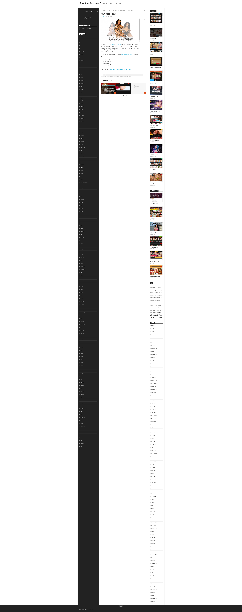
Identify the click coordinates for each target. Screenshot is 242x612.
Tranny (82, 423)
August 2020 (153, 531)
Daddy (82, 170)
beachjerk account (156, 292)
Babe (82, 77)
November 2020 (154, 522)
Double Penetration (84, 182)
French (82, 222)
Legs (81, 298)
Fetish (82, 217)
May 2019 (153, 575)
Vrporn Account (153, 24)
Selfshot (82, 371)
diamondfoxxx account (153, 303)
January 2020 (153, 552)
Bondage (82, 118)
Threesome (83, 417)
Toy (81, 420)
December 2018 (154, 589)
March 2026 (153, 339)
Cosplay (82, 156)
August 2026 (153, 325)
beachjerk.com (158, 290)
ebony (119, 44)
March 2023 (153, 441)
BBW (108, 10)
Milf (81, 318)
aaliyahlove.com (159, 285)
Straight (82, 402)
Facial (82, 202)
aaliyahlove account (152, 287)
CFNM (82, 144)
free (157, 312)
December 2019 (154, 554)
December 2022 (154, 450)
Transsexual (83, 426)
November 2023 (154, 418)
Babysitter (82, 80)
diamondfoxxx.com (156, 302)
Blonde (82, 112)
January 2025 (153, 377)
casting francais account (155, 295)
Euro (81, 196)
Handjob (82, 254)
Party (81, 341)
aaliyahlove (151, 285)
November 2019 (154, 557)
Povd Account (153, 169)
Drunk (82, 185)
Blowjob (82, 115)
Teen (81, 414)
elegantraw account (152, 310)
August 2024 (153, 392)
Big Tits (111, 10)
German (82, 237)
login (108, 76)
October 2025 (153, 351)
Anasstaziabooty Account (121, 95)
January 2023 (153, 447)
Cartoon (82, 135)
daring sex (160, 295)
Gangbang (82, 231)
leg (81, 295)
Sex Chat (82, 373)
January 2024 (153, 412)
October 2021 (153, 491)
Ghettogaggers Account (154, 140)
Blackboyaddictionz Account (155, 67)
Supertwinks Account (154, 247)
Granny (82, 246)
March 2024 (153, 406)
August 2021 (153, 496)
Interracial (82, 283)
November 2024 (154, 383)
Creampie (82, 159)
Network (82, 330)
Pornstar (82, 347)
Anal (81, 63)
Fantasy (82, 211)
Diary (81, 176)
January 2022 (153, 482)
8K (81, 48)
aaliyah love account (158, 287)
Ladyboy (82, 286)
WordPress (86, 609)
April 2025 (153, 369)
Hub (81, 272)
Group (82, 249)
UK (81, 432)
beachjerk (151, 290)
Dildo (81, 179)
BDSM (82, 89)
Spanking (82, 394)
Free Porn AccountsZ (90, 3)
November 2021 (154, 488)
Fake (81, 205)
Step (81, 400)
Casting (82, 138)
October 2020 (153, 525)
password (121, 76)
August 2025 (153, 357)
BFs (81, 95)
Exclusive (82, 199)
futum (82, 228)
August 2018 (153, 601)
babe (117, 50)
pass (114, 76)
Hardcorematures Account (155, 276)
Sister (82, 379)
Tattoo (82, 411)
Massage (82, 310)
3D (81, 39)
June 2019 (153, 572)
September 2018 (154, 598)
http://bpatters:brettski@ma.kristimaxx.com (120, 69)
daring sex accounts (153, 300)
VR (81, 440)
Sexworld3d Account (154, 96)
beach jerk (154, 290)
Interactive (83, 280)
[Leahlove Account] (108, 88)
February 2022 (153, 479)
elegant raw (155, 307)
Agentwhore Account (154, 203)
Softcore (128, 10)
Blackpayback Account (154, 125)
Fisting (82, 220)
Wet (81, 446)
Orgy (81, 336)
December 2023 (154, 415)
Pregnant (82, 353)
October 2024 (153, 386)
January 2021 (153, 517)
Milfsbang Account (153, 218)
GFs (81, 240)
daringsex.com (155, 297)
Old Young (82, 333)
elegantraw (159, 307)
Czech (82, 167)
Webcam (82, 443)
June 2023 (153, 432)
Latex (82, 289)
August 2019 (153, 566)
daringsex (151, 297)
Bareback (82, 83)
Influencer (82, 278)
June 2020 (153, 537)
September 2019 (154, 563)
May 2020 (153, 540)
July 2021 (152, 499)
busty (113, 44)
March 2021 (153, 511)
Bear (81, 92)
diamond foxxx (158, 300)
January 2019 (153, 586)
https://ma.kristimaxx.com (127, 54)
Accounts (103, 10)
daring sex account (159, 297)
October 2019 (153, 560)
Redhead (82, 365)
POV (81, 350)
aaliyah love (155, 285)
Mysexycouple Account (154, 261)
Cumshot (82, 164)
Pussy (82, 359)
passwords (126, 76)
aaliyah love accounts (159, 289)
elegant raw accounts (158, 310)
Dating (82, 173)
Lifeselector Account (154, 53)
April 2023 (153, 438)
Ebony (123, 10)
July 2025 (152, 360)
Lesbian (82, 301)
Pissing (82, 344)
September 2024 (154, 389)
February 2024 (153, 409)
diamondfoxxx (152, 302)
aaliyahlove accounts (153, 289)
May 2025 (153, 366)
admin (103, 16)
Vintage (82, 434)
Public (82, 356)
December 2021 (154, 485)
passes (118, 76)
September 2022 (154, 459)
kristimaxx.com (103, 76)
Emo (81, 190)
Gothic (82, 243)
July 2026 (152, 328)
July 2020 (152, 534)
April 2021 (153, 508)
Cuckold (82, 161)
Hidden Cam (83, 266)
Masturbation (83, 312)
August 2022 (153, 461)
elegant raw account (157, 308)
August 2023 (153, 427)
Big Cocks (82, 98)
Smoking (82, 385)
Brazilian (82, 121)
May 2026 (153, 334)
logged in (108, 105)
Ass (81, 74)
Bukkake (82, 129)
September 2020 (154, 528)
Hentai (82, 263)
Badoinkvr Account (153, 82)
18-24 (82, 37)
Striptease (83, 408)
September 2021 (154, 493)
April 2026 (153, 337)
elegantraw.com (152, 308)
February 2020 (153, 549)
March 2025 (153, 371)
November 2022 (154, 453)
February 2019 (153, 583)
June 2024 (153, 398)
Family (82, 208)
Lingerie (82, 304)
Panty (82, 339)
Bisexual (82, 106)
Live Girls (82, 307)
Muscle (82, 327)
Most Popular (83, 324)
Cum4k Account (153, 38)
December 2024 (154, 380)
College (82, 153)
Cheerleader (83, 147)
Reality (82, 362)
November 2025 (154, 348)
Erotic (82, 193)
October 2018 (153, 595)
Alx (93, 609)
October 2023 (153, 421)
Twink (82, 429)
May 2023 (153, 435)
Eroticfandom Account (135, 95)
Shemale (82, 376)
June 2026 (153, 331)
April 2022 (153, 473)
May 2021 (153, 505)
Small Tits (82, 382)
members (111, 76)
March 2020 (153, 546)
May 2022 (153, 470)
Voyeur (82, 437)
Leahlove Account (104, 95)
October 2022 (153, 456)
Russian (82, 368)
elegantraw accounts (153, 312)
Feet (81, 214)
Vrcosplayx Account (154, 154)
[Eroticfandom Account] (138, 88)
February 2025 (153, 374)
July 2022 (152, 464)
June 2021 (153, 502)
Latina (82, 292)
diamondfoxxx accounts (155, 305)
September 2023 (154, 424)
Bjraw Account (153, 232)
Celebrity (82, 141)
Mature (82, 315)
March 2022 (153, 476)
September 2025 (154, 354)
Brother (82, 124)
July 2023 (152, 430)
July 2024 (152, 395)
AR (81, 66)
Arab (81, 68)
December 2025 (154, 345)
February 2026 (153, 342)
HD (81, 260)
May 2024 (153, 400)
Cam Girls (82, 132)
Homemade (83, 269)
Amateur (82, 60)
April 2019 (153, 578)
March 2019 (153, 581)
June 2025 (153, 363)
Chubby (119, 10)
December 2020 (154, 520)
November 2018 (154, 592)
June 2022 (153, 467)
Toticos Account (153, 183)
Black (115, 10)
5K (81, 45)
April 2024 (153, 403)
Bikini (82, 103)
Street (82, 405)
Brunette (82, 127)
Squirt (82, 397)
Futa (81, 225)
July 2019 (152, 569)
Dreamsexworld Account (155, 111)
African (82, 54)
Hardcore (82, 257)
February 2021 (153, 514)
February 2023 (153, 444)
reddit (130, 76)
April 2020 (153, 543)
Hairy (81, 251)
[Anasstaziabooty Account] (123, 88)
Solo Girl (133, 10)
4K (81, 42)
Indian (82, 275)
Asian (82, 71)
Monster (82, 321)
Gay (81, 234)
